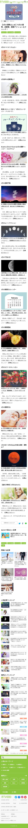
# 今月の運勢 (10, 32)
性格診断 (5, 786)
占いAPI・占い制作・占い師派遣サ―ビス (9, 810)
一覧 (26, 775)
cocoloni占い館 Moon (5, 803)
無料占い (5, 764)
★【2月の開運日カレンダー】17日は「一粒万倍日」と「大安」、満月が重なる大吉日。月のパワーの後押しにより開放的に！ (13, 313)
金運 (14, 779)
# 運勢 (3, 545)
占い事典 (14, 792)
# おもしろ (4, 32)
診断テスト (13, 767)
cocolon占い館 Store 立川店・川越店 (8, 806)
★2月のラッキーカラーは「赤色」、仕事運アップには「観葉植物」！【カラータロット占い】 (13, 390)
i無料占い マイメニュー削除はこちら (8, 820)
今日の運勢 (5, 792)
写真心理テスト (22, 767)
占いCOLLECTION (23, 803)
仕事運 (22, 779)
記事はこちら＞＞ (14, 178)
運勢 (5, 21)
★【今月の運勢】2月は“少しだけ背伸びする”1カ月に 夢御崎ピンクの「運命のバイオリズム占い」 (13, 65)
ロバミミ (15, 799)
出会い (14, 783)
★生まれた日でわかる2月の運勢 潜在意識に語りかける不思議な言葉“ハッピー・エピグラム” (13, 166)
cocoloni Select (24, 799)
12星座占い (12, 764)
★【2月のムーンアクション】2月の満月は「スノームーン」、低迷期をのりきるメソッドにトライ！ (13, 240)
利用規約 (13, 814)
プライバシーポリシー (5, 818)
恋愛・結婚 (5, 779)
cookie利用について (5, 816)
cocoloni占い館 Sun (5, 799)
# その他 (23, 543)
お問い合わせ (14, 816)
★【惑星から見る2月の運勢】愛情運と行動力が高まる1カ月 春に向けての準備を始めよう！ (13, 206)
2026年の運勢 (6, 770)
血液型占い (20, 764)
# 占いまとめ (17, 32)
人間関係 (23, 783)
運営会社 (3, 814)
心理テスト (5, 767)
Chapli (14, 803)
